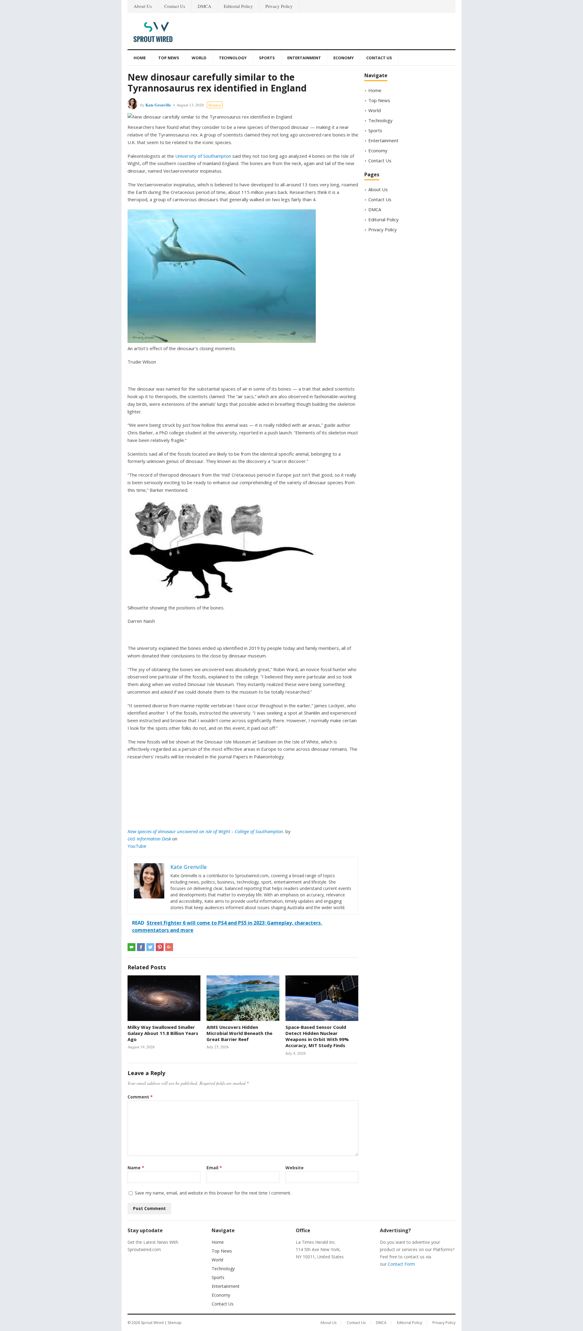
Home (140, 57)
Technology (233, 57)
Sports (267, 57)
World (199, 57)
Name (136, 1168)
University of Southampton (203, 156)
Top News (168, 57)
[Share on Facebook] (141, 947)
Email (214, 1168)
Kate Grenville (158, 105)
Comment (140, 1097)
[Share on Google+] (169, 947)
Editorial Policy (238, 6)
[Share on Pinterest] (160, 947)
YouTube (137, 846)
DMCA (204, 6)
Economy (343, 57)
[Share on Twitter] (150, 947)
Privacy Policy (279, 6)
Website (294, 1168)
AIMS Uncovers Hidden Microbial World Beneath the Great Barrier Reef (239, 1033)
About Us (143, 6)
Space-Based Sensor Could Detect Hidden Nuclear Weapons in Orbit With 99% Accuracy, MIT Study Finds (317, 1036)
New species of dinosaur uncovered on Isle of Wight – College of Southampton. (206, 831)
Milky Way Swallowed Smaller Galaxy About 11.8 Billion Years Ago (163, 1033)
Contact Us (174, 6)
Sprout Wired (152, 1322)
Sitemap (175, 1322)
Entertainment (304, 57)
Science (214, 105)
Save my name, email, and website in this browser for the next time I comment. (213, 1193)
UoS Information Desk (149, 839)
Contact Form (401, 1264)
